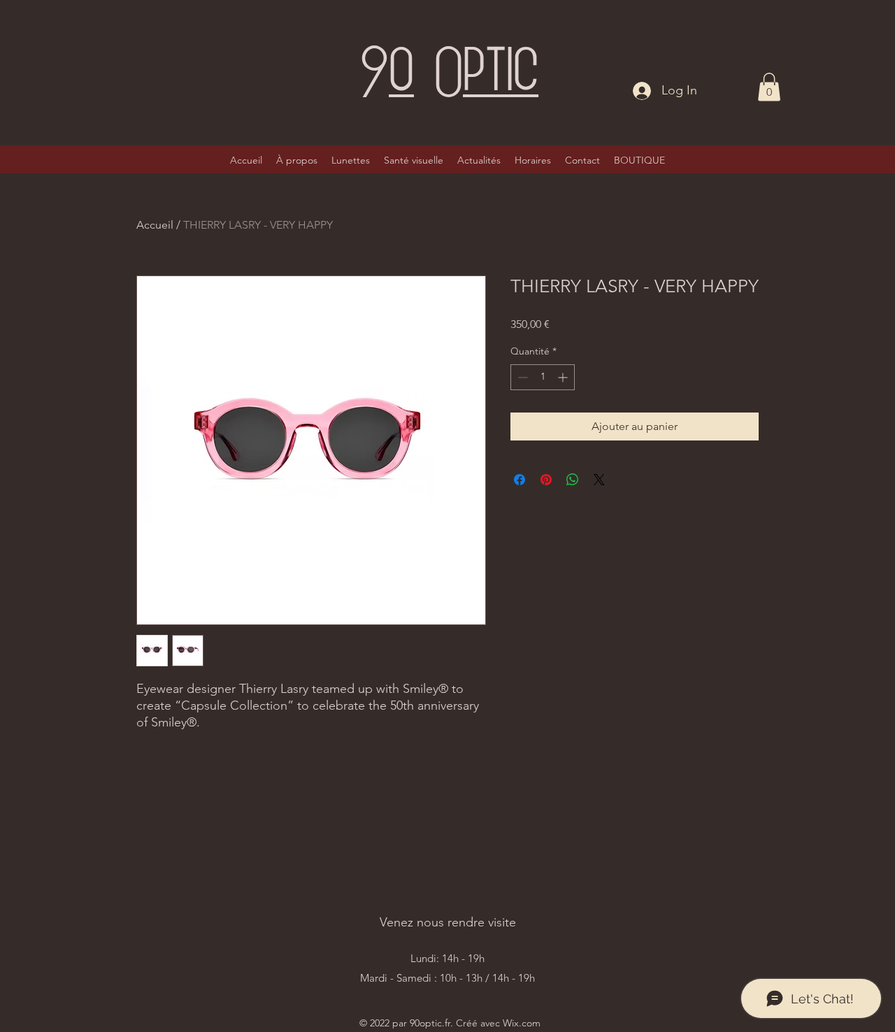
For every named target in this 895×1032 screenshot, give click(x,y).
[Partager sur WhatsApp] (572, 479)
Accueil (154, 224)
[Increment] (564, 377)
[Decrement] (521, 377)
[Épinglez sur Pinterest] (546, 479)
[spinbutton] (542, 377)
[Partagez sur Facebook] (519, 479)
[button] (769, 87)
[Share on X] (599, 479)
